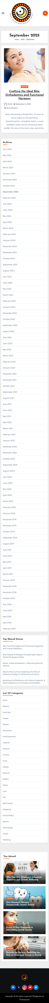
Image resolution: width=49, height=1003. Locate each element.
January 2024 (9, 240)
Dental (24, 87)
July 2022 (7, 337)
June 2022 (8, 343)
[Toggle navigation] (3, 13)
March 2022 (8, 356)
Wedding (6, 840)
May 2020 (7, 489)
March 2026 (8, 167)
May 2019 (7, 562)
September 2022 (10, 325)
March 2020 (8, 501)
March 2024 (8, 228)
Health (6, 779)
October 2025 (9, 186)
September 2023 (10, 265)
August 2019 (8, 544)
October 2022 (9, 319)
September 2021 (10, 392)
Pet (4, 797)
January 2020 (9, 513)
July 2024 (7, 204)
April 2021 (7, 422)
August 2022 (8, 331)
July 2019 (7, 550)
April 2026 (7, 161)
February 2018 (9, 629)
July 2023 (7, 277)
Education (7, 730)
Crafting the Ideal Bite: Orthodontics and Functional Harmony (24, 95)
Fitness (6, 755)
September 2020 (10, 465)
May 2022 (7, 350)
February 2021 (9, 434)
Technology (8, 828)
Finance (6, 749)
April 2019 (7, 568)
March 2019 (8, 574)
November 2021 (10, 380)
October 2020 (9, 459)
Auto (5, 700)
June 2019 (7, 556)
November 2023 (10, 252)
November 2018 (10, 592)
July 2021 (7, 404)
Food (5, 761)
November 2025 (10, 180)
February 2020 (9, 507)
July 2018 (7, 604)
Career (6, 718)
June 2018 (7, 610)
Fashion (6, 743)
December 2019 (10, 519)
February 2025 (9, 198)
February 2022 (9, 362)
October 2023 (9, 259)
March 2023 (8, 295)
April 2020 (7, 495)
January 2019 (9, 580)
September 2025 (10, 192)
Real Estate (8, 803)
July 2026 (7, 149)
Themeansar (24, 1000)
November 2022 (10, 313)
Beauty (6, 706)
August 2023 (8, 271)
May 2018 (7, 617)
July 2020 (7, 477)
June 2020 (8, 483)
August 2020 (8, 471)
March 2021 (8, 428)
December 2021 (10, 374)
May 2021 (7, 416)
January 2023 (9, 307)
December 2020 (10, 447)
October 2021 (9, 386)
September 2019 (10, 538)
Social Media (8, 815)
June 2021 (7, 410)
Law (4, 791)
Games (6, 767)
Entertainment (9, 737)
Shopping (7, 809)
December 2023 (10, 246)
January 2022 (9, 368)
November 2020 (10, 453)
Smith (10, 104)
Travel (5, 834)
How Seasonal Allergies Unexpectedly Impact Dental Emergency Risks (20, 904)
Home (5, 785)
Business (7, 712)
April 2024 (7, 222)
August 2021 (8, 398)
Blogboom (37, 996)
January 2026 (9, 174)
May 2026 (7, 155)
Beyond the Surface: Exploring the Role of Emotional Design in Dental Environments (23, 954)
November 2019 (10, 526)
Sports (6, 821)
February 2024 (9, 234)
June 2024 (8, 210)
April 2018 (7, 623)
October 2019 (9, 532)
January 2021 (9, 441)
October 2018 (9, 598)
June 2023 (7, 283)
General (6, 773)
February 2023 (9, 301)
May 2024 (7, 216)
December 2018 (10, 586)
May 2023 (7, 289)
